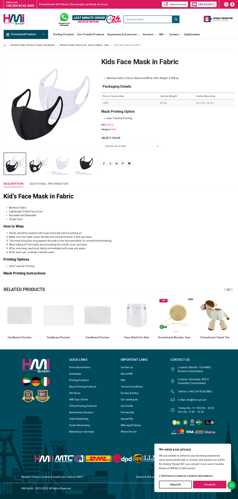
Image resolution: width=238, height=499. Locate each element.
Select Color (111, 138)
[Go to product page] (21, 315)
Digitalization (192, 34)
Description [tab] (13, 183)
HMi (161, 34)
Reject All (175, 484)
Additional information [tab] (48, 183)
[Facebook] (232, 4)
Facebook (104, 163)
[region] (192, 468)
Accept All (209, 484)
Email (129, 163)
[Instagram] (226, 4)
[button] (4, 104)
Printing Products (63, 34)
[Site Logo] (19, 19)
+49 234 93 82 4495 (20, 5)
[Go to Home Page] (4, 45)
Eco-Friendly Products (90, 34)
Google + (123, 163)
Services (148, 34)
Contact (173, 34)
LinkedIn (117, 163)
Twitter (110, 163)
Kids (114, 129)
